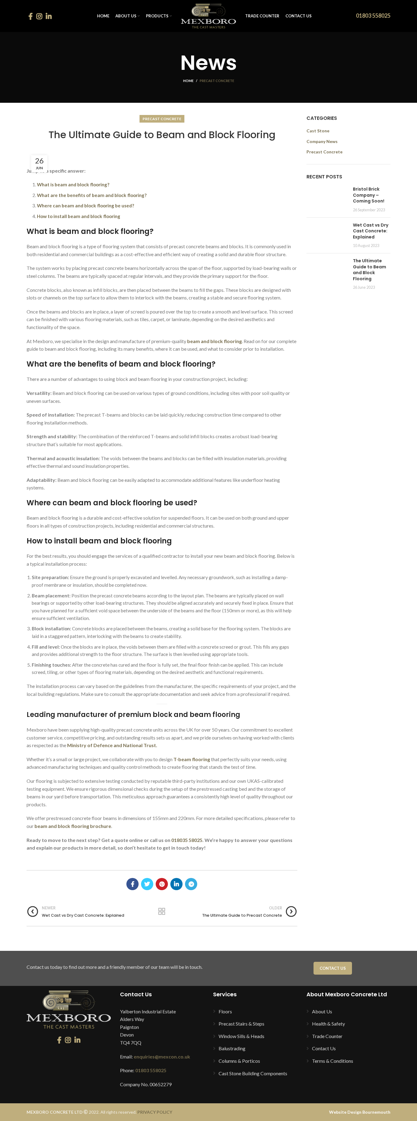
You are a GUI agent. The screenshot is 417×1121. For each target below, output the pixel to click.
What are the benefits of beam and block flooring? (92, 195)
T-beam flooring (191, 759)
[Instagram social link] (39, 16)
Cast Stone (317, 130)
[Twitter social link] (147, 884)
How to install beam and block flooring (78, 216)
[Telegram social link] (191, 884)
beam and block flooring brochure (72, 826)
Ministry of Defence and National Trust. (112, 745)
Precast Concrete (217, 81)
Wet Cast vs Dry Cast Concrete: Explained (370, 231)
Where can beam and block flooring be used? (85, 205)
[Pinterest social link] (162, 884)
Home (188, 81)
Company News (322, 141)
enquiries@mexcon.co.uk (162, 1056)
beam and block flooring (214, 341)
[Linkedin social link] (48, 16)
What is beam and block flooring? (73, 184)
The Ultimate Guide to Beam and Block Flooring (369, 270)
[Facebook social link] (30, 16)
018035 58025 (186, 840)
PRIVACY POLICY (154, 1112)
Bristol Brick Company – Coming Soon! (368, 195)
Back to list (162, 911)
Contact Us (333, 968)
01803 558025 (373, 15)
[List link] (255, 1011)
